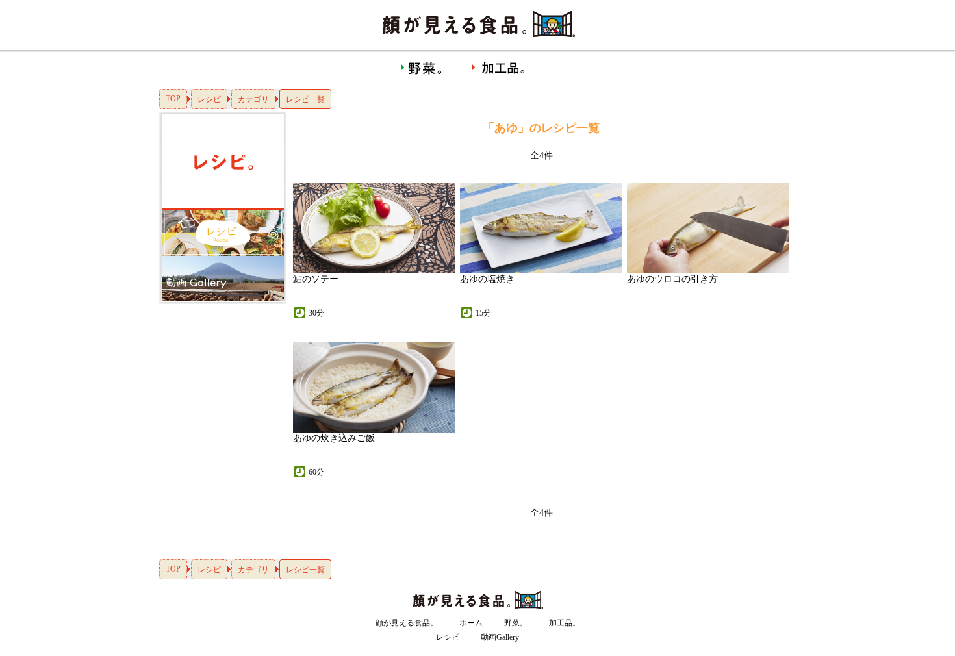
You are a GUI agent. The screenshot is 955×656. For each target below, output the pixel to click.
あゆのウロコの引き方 (672, 279)
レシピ (209, 99)
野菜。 (516, 622)
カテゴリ (253, 99)
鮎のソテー (315, 279)
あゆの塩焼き (487, 279)
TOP (173, 98)
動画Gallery (500, 637)
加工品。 (564, 622)
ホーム (471, 622)
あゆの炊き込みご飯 (334, 438)
